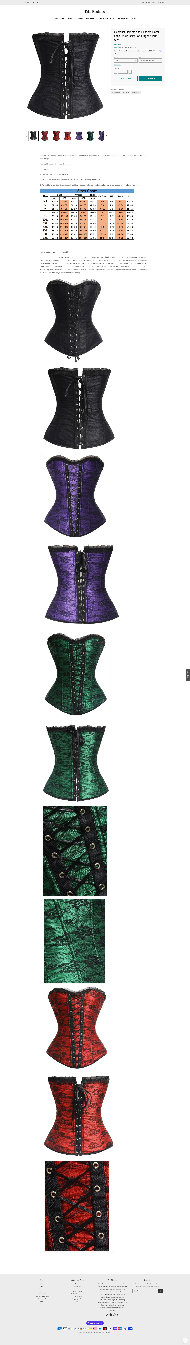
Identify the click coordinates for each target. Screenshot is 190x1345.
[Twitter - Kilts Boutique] (107, 1314)
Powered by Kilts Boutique (102, 1332)
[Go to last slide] (26, 136)
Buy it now (150, 78)
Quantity (117, 68)
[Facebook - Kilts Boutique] (111, 1314)
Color (116, 57)
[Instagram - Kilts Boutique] (114, 1314)
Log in (142, 2)
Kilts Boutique (95, 11)
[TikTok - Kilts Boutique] (118, 1314)
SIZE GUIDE (117, 65)
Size (140, 57)
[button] (33, 136)
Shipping (117, 47)
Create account (150, 2)
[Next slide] (106, 136)
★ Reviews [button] (188, 674)
